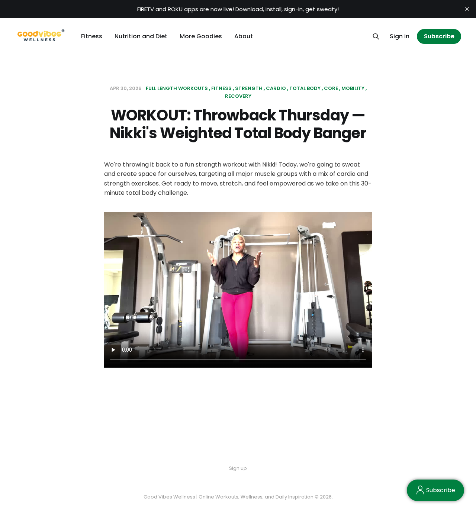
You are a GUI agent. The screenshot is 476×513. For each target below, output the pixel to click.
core (331, 88)
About (243, 36)
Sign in (399, 36)
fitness (221, 88)
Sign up (238, 468)
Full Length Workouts (177, 88)
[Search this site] (376, 36)
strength (249, 88)
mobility (352, 88)
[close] (467, 9)
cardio (276, 88)
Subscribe (439, 36)
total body (305, 88)
